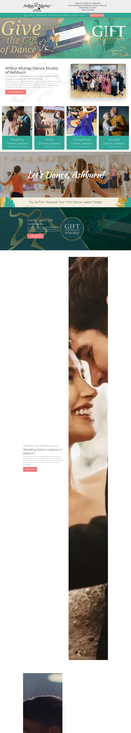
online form (32, 206)
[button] (15, 92)
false (1, 39)
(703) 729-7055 (87, 10)
